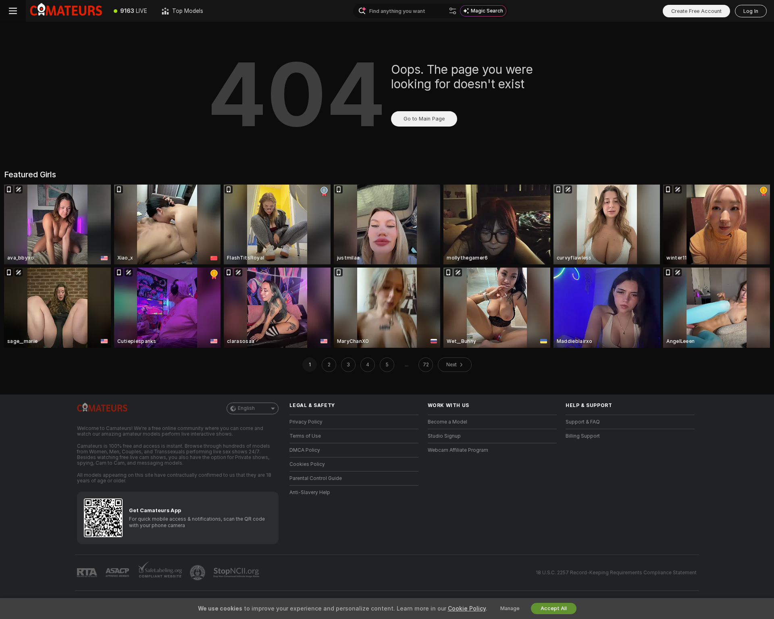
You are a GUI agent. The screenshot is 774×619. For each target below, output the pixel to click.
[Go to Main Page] (66, 11)
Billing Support (583, 436)
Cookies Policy (307, 464)
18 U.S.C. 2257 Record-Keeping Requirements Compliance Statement (616, 572)
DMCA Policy (304, 450)
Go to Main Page (424, 119)
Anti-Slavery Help (309, 492)
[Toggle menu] (13, 11)
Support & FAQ (583, 422)
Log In (750, 11)
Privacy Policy (305, 422)
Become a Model (447, 422)
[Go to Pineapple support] (198, 572)
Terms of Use (305, 436)
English (246, 408)
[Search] (452, 11)
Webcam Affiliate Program (458, 450)
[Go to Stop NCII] (237, 572)
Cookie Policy (467, 608)
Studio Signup (444, 436)
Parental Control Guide (315, 478)
